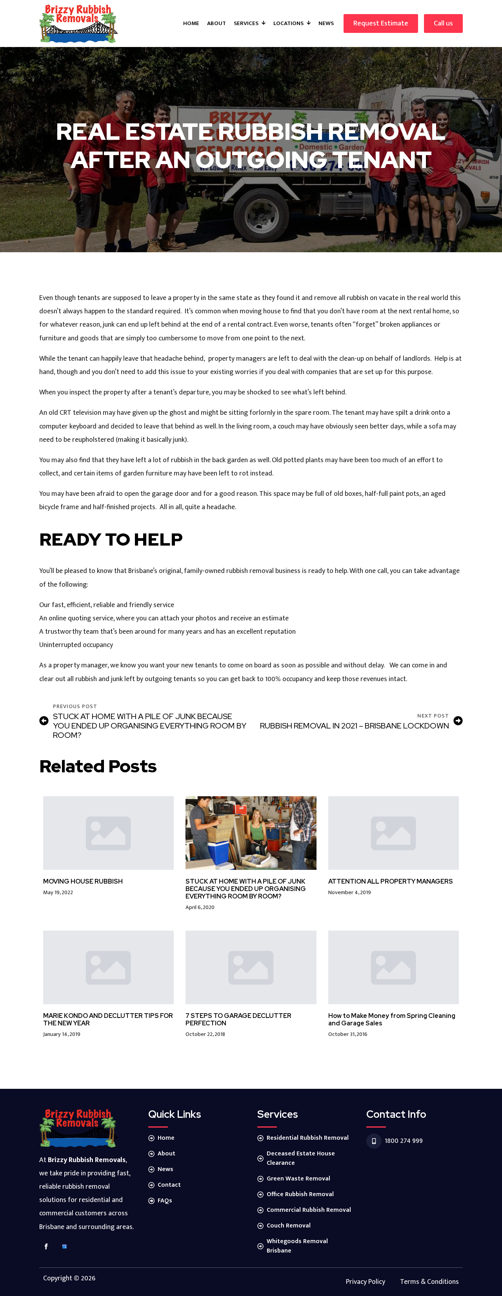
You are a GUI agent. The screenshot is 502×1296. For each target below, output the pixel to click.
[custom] (64, 1246)
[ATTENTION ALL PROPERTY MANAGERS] (393, 833)
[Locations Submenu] (309, 23)
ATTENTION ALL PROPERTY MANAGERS (390, 881)
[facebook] (46, 1246)
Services (246, 23)
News (326, 23)
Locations (288, 23)
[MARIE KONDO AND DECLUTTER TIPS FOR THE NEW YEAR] (108, 967)
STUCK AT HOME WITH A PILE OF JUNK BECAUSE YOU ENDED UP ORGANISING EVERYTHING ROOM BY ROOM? (246, 889)
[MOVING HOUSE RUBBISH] (108, 832)
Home (191, 23)
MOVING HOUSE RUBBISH (83, 881)
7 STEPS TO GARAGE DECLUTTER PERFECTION (238, 1019)
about (216, 23)
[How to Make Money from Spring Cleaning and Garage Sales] (393, 967)
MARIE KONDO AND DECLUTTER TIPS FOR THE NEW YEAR (108, 1019)
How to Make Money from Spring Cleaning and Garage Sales (391, 1019)
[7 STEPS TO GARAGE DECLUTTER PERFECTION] (251, 967)
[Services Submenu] (263, 23)
